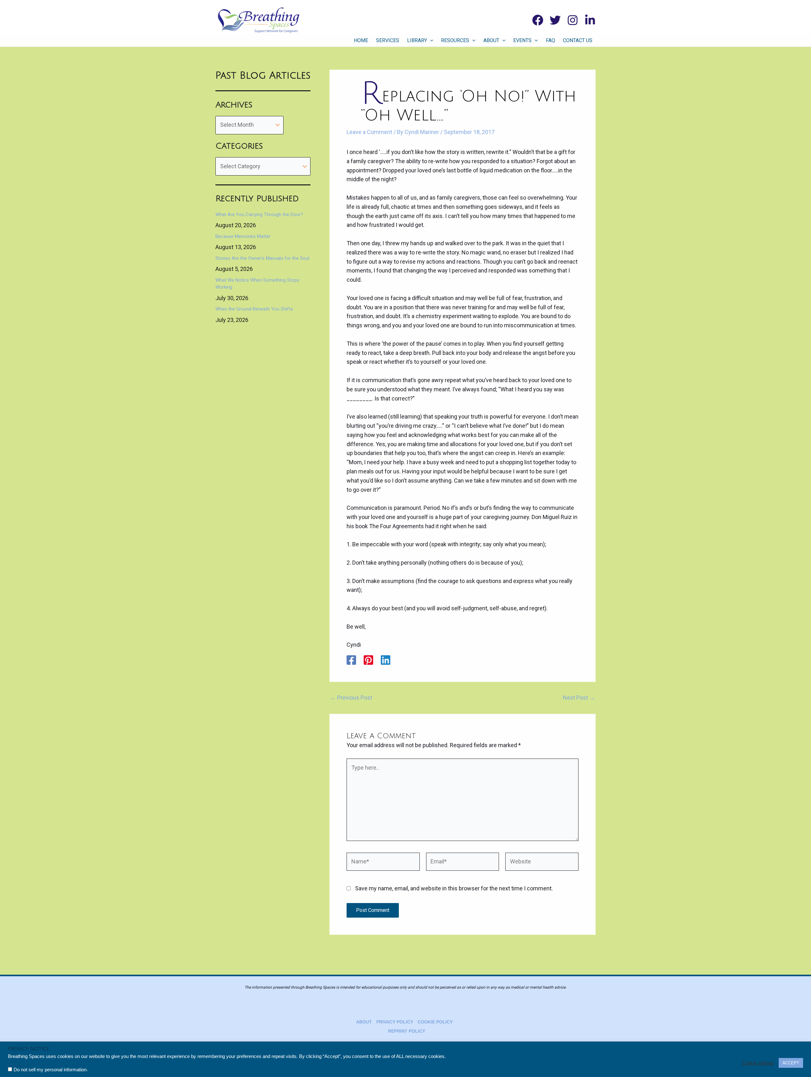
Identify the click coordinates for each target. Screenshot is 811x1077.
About (491, 40)
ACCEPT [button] (790, 1063)
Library (417, 40)
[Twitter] (555, 20)
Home (361, 40)
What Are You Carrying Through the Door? (259, 214)
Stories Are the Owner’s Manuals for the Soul (262, 258)
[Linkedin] (590, 20)
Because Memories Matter (243, 236)
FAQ (550, 40)
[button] (430, 40)
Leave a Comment (369, 132)
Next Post (579, 698)
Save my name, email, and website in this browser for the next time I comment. (454, 888)
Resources (455, 40)
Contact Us (577, 40)
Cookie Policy (435, 1021)
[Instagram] (572, 20)
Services (387, 40)
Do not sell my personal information (50, 1069)
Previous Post (351, 698)
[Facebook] (537, 20)
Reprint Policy (406, 1031)
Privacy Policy (394, 1021)
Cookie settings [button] (758, 1063)
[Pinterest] (368, 660)
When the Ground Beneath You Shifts (254, 309)
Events (522, 40)
